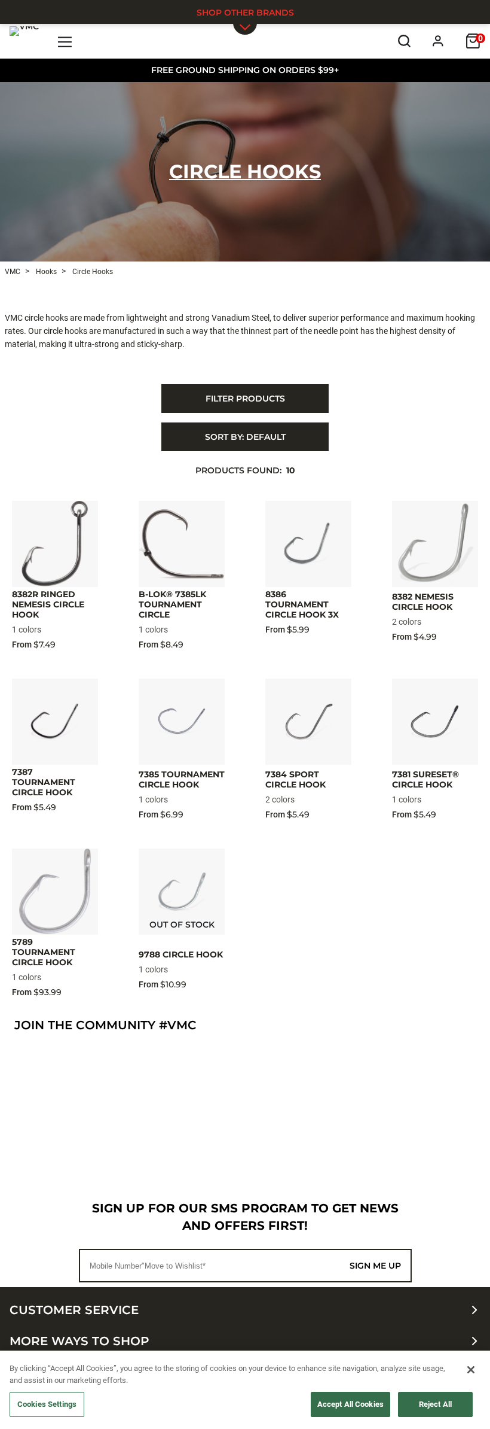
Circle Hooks (245, 171)
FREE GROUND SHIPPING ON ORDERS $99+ (245, 70)
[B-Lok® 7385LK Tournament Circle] (182, 544)
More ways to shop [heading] (79, 1341)
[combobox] (245, 436)
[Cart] (473, 41)
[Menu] (65, 41)
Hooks (45, 271)
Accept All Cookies (350, 1404)
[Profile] (438, 41)
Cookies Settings (46, 1404)
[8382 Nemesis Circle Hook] (435, 544)
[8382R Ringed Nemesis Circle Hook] (55, 544)
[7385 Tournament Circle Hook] (182, 722)
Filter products (245, 398)
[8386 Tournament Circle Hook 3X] (308, 544)
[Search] (404, 41)
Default (245, 436)
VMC (12, 271)
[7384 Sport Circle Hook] (308, 722)
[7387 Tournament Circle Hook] (55, 722)
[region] (245, 1390)
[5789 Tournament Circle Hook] (55, 892)
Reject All (435, 1404)
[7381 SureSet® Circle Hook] (435, 722)
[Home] (24, 40)
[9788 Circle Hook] (182, 892)
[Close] (471, 1370)
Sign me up (375, 1265)
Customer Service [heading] (74, 1310)
